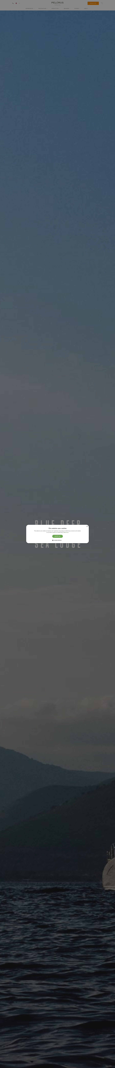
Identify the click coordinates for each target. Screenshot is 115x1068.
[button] (57, 540)
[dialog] (57, 534)
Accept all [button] (57, 536)
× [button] (87, 526)
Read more (66, 532)
